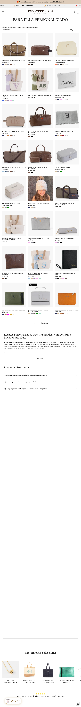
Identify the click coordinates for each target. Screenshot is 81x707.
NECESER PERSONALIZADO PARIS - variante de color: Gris (58, 64)
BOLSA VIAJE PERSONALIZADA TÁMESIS (13, 60)
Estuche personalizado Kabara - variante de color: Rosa (61, 99)
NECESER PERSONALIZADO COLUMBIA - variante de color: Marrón (29, 64)
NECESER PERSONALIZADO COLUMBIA (39, 60)
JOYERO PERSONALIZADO (62, 167)
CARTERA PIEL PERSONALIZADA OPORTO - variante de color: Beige (58, 313)
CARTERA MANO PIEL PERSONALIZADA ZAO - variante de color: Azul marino (3, 314)
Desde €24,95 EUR (60, 62)
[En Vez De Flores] (40, 12)
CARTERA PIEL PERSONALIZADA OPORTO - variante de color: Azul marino (56, 313)
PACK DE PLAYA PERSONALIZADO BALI (39, 95)
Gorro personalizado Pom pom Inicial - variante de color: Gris (34, 207)
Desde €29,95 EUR (60, 169)
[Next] (78, 670)
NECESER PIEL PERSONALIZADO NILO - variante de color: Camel (8, 135)
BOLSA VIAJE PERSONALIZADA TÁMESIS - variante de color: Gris (8, 64)
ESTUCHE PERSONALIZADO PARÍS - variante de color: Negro (61, 242)
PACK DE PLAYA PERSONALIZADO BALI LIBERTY (13, 96)
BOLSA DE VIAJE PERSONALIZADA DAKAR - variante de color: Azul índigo (6, 171)
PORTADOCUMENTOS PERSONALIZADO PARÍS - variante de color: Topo (66, 278)
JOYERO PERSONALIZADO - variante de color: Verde (61, 171)
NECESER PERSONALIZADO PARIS (64, 60)
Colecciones (12, 27)
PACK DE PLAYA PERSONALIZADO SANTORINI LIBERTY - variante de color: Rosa (37, 278)
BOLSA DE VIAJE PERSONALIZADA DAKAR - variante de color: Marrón (11, 171)
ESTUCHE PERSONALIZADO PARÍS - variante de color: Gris (58, 242)
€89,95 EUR (58, 206)
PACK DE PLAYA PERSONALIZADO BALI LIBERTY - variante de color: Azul (3, 100)
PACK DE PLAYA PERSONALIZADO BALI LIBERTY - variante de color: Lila (8, 100)
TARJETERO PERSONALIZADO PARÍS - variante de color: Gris (32, 242)
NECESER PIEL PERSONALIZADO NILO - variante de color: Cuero (11, 135)
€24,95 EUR (5, 276)
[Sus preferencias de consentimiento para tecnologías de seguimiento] (77, 703)
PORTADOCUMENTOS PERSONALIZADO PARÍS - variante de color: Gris (56, 278)
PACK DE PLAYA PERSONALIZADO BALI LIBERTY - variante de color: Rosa (11, 100)
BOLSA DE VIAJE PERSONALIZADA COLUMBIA (38, 132)
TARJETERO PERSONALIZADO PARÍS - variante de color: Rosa (29, 242)
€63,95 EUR (5, 62)
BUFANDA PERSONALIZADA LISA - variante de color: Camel (61, 135)
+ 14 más (14, 314)
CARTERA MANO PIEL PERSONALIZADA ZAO (13, 311)
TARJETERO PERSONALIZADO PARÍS (38, 238)
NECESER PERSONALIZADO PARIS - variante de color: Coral (56, 64)
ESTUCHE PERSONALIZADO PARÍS (64, 238)
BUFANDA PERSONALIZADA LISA (64, 131)
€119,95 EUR (31, 170)
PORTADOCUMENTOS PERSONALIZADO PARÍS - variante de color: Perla (61, 278)
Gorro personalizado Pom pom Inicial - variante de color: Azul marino (29, 207)
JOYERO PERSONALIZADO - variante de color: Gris (58, 171)
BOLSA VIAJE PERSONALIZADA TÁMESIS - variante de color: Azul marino (3, 64)
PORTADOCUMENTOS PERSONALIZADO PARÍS (66, 275)
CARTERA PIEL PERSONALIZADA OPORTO (67, 310)
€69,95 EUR (31, 134)
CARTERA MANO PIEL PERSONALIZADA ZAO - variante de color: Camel (6, 314)
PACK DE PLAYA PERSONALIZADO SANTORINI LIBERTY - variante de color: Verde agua (40, 278)
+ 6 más (13, 135)
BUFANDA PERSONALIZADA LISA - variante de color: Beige (58, 135)
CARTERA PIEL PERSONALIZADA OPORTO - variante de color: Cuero (63, 313)
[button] (73, 12)
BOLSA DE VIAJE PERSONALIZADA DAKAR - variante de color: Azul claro (3, 171)
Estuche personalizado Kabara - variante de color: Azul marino (58, 99)
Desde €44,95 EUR (33, 312)
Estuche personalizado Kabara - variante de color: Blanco (63, 99)
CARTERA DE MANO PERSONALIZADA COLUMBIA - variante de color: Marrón (3, 278)
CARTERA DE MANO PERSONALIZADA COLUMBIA (13, 275)
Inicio (4, 27)
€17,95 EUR (31, 240)
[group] (40, 672)
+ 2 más (13, 64)
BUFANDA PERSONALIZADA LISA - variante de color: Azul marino (56, 135)
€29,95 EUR (58, 312)
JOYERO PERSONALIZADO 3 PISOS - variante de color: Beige (29, 313)
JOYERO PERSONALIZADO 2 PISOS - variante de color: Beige (3, 207)
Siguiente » (45, 323)
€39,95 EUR (58, 276)
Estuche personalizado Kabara (63, 95)
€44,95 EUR (5, 133)
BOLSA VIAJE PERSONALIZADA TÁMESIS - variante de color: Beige (6, 64)
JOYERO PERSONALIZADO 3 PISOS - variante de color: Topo (34, 313)
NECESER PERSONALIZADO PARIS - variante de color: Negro (61, 64)
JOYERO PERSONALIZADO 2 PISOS (12, 203)
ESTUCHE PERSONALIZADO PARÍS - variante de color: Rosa (56, 242)
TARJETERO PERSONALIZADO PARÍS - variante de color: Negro (34, 242)
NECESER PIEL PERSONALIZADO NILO (13, 131)
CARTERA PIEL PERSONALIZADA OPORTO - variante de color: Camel (61, 313)
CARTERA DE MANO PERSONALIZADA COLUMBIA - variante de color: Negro (6, 278)
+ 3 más (66, 313)
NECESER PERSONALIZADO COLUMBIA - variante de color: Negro (32, 64)
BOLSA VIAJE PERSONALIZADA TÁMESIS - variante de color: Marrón (11, 64)
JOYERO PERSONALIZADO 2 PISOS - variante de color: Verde (8, 207)
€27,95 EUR (5, 313)
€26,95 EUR (58, 133)
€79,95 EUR (5, 241)
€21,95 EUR (58, 240)
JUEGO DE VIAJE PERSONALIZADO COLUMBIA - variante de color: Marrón (29, 172)
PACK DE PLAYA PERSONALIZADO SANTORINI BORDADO (11, 239)
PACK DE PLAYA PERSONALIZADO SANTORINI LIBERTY (38, 275)
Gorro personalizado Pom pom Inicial (38, 203)
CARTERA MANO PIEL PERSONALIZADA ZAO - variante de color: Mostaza (11, 314)
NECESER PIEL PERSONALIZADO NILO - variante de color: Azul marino (3, 135)
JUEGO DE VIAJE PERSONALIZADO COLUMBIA (38, 168)
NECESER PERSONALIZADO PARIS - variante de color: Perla (63, 64)
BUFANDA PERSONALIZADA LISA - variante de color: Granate (63, 135)
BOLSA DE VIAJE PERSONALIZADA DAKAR (14, 167)
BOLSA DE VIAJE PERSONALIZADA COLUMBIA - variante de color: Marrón (29, 136)
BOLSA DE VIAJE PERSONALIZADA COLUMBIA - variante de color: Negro (32, 136)
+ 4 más (66, 135)
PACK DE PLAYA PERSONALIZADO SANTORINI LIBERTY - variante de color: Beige (32, 278)
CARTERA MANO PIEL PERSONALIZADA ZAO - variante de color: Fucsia (8, 314)
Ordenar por (6, 29)
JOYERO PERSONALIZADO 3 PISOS (38, 310)
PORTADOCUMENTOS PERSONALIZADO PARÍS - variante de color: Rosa (63, 278)
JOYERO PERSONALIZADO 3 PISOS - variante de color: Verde (37, 313)
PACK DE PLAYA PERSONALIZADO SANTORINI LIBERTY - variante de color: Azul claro (29, 278)
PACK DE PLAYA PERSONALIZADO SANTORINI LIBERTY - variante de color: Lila (34, 278)
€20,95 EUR (31, 205)
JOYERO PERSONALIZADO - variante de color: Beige (56, 171)
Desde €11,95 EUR (59, 97)
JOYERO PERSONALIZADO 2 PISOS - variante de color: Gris (6, 207)
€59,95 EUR (5, 98)
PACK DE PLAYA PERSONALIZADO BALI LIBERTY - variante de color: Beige (6, 100)
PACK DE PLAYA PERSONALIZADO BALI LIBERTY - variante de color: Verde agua (13, 100)
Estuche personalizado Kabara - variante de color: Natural (56, 99)
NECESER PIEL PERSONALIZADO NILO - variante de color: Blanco (6, 135)
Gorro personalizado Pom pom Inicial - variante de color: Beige (32, 207)
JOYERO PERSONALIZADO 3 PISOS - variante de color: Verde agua (40, 313)
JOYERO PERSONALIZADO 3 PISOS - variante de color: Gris (32, 313)
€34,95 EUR (31, 62)
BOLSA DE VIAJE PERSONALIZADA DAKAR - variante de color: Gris (8, 171)
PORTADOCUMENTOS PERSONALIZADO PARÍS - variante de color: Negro (58, 278)
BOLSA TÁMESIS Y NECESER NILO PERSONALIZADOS (64, 204)
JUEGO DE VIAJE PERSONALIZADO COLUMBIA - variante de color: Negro (32, 172)
